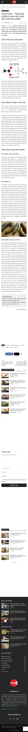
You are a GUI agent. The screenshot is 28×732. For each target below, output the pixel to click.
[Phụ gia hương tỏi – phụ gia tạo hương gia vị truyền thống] (5, 550)
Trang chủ (3, 6)
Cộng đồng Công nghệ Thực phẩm (18, 704)
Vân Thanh (12, 398)
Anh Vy (11, 383)
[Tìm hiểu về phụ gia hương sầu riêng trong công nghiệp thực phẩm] (5, 631)
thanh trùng (23, 272)
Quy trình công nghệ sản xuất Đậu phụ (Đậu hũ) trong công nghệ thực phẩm (18, 620)
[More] (21, 354)
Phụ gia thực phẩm (20, 6)
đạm (20, 345)
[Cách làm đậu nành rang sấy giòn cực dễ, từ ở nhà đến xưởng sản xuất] (5, 613)
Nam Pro (7, 22)
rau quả (6, 347)
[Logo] (14, 2)
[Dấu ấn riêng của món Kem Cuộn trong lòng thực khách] (5, 404)
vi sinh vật (16, 347)
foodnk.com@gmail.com (11, 709)
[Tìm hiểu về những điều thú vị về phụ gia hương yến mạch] (5, 535)
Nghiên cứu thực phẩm (5, 398)
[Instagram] (14, 719)
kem (3, 347)
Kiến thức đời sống (4, 412)
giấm (23, 345)
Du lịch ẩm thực (5, 377)
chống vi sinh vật (14, 345)
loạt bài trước (8, 25)
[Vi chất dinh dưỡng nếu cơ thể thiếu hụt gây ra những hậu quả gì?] (5, 411)
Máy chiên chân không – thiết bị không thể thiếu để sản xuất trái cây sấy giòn (18, 605)
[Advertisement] (14, 327)
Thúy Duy (12, 376)
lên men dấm (6, 109)
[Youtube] (17, 719)
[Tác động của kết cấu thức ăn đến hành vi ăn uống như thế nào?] (5, 396)
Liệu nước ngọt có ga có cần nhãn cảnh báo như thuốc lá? (7, 363)
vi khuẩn (11, 347)
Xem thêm (13, 562)
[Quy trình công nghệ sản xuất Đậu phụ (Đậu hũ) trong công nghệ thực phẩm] (5, 620)
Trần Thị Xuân (13, 412)
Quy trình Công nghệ (4, 384)
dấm (18, 285)
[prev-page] (2, 416)
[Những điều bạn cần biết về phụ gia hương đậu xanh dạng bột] (5, 557)
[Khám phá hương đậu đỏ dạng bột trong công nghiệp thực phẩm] (5, 542)
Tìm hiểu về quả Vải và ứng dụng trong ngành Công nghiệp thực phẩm (21, 363)
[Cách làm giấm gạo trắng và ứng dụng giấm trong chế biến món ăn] (5, 382)
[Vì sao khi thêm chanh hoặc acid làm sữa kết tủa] (5, 389)
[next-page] (5, 416)
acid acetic (8, 345)
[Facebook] (10, 719)
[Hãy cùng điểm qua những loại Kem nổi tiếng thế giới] (5, 375)
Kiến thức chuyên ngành (11, 6)
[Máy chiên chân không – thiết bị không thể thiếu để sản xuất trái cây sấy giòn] (5, 605)
